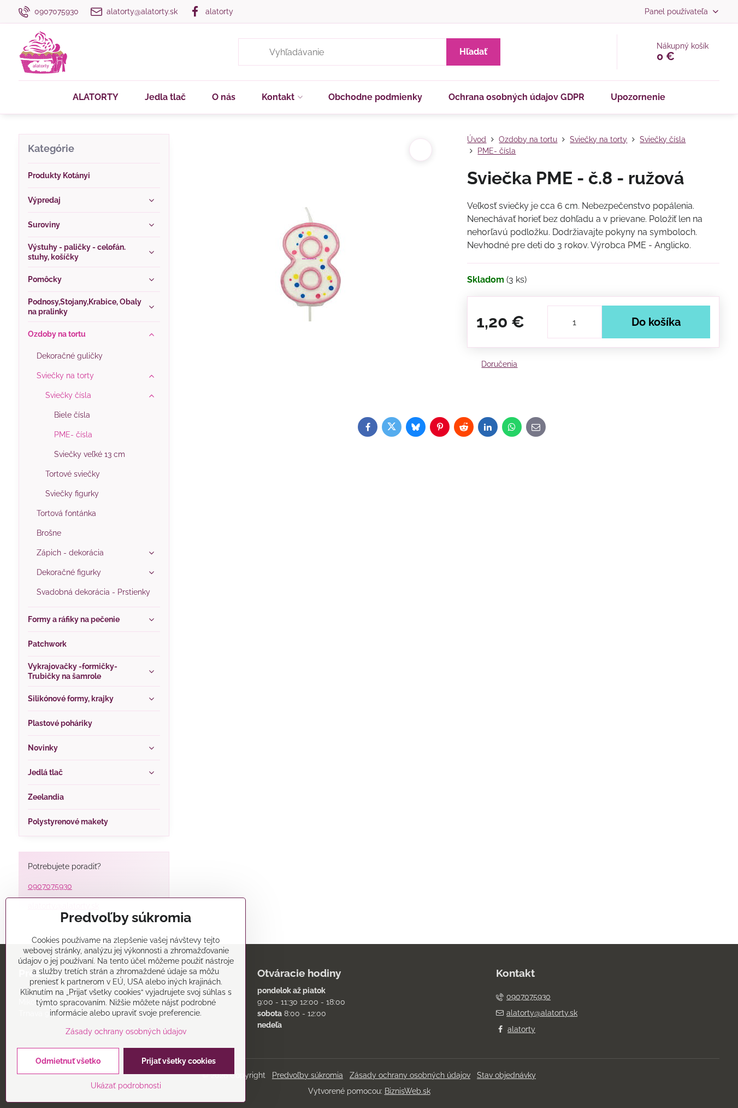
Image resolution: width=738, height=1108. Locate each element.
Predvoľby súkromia (307, 1075)
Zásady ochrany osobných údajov (410, 1075)
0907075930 (50, 886)
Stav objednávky (506, 1075)
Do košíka (656, 322)
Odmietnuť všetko (68, 1061)
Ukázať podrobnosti (126, 1085)
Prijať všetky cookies (178, 1061)
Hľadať (473, 51)
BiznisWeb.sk (407, 1091)
